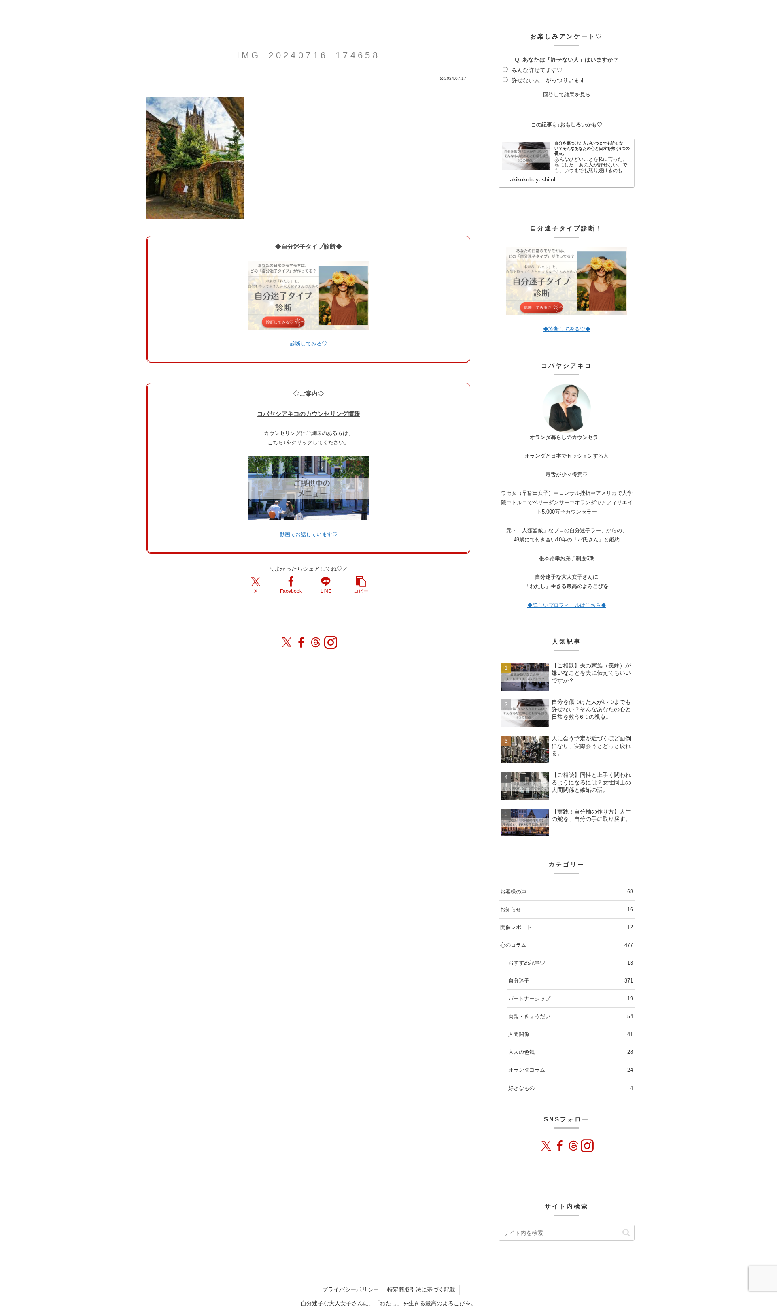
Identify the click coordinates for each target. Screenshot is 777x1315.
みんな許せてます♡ (537, 70)
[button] (361, 584)
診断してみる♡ (308, 344)
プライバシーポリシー (350, 1289)
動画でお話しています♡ (309, 534)
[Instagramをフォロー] (330, 642)
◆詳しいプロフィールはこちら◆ (566, 605)
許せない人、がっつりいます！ (551, 80)
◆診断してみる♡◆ (566, 329)
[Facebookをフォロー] (301, 642)
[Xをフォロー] (286, 642)
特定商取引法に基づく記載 (421, 1289)
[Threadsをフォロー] (316, 642)
